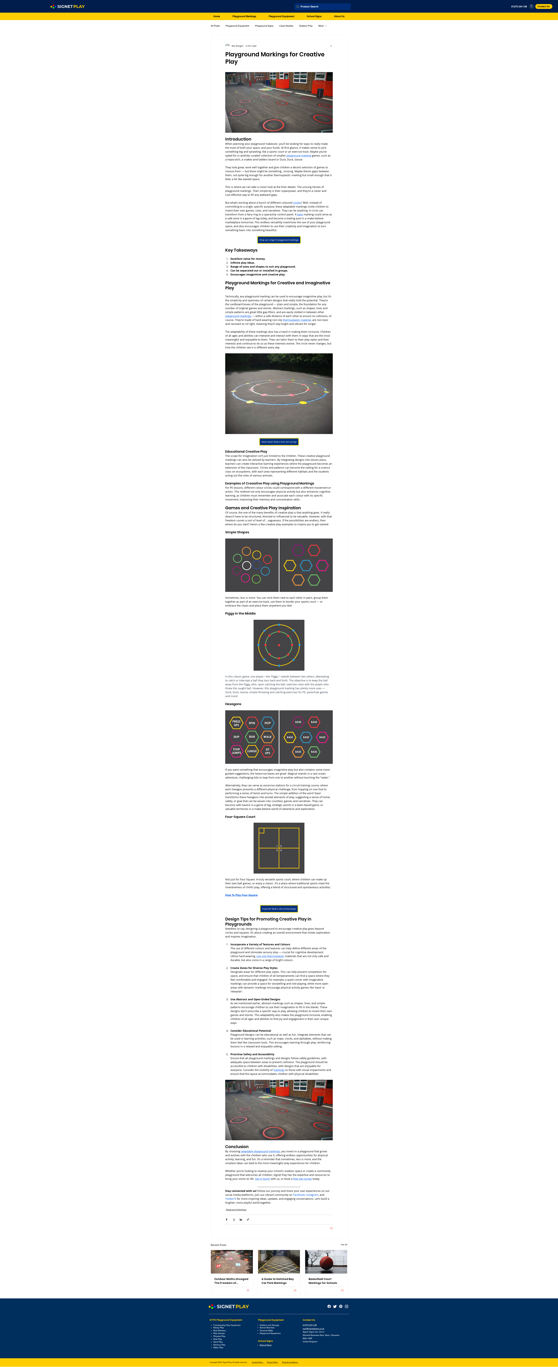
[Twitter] (335, 1306)
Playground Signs (264, 25)
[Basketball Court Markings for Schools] (326, 1262)
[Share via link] (248, 1219)
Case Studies (286, 25)
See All (344, 1244)
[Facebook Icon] (329, 1306)
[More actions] (331, 46)
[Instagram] (346, 1306)
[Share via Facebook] (226, 1219)
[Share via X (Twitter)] (233, 1219)
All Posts (215, 25)
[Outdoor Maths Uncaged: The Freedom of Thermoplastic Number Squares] (232, 1262)
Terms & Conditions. (290, 1362)
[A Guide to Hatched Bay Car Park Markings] (279, 1262)
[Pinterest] (341, 1306)
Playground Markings (236, 1209)
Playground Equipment (237, 25)
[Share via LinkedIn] (240, 1219)
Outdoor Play (306, 25)
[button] (531, 6)
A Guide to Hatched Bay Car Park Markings (278, 1281)
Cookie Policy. (258, 1362)
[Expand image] (275, 714)
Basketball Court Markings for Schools (323, 1281)
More (321, 25)
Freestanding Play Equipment (226, 1325)
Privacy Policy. (272, 1362)
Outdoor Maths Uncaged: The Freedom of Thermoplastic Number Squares (231, 1281)
